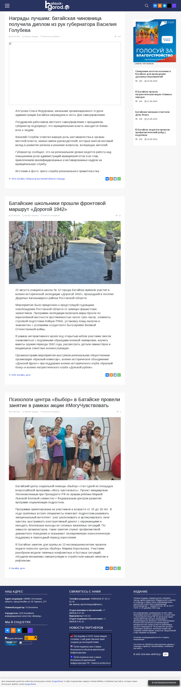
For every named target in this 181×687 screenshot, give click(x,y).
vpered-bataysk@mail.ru (91, 604)
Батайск (21, 179)
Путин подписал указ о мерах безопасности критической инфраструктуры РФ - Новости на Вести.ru (90, 660)
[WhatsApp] (119, 178)
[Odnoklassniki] (160, 6)
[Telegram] (165, 6)
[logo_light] (57, 6)
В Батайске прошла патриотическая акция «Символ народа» (153, 94)
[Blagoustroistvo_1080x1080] (154, 40)
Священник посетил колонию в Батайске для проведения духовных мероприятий (153, 74)
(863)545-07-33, (100, 599)
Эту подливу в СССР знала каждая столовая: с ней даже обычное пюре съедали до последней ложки (88, 639)
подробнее (57, 681)
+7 (92, 599)
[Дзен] (169, 6)
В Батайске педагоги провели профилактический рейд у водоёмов (152, 132)
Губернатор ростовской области (41, 179)
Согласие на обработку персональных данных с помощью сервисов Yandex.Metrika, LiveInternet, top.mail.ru (154, 646)
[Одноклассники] (111, 178)
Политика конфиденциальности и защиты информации (151, 638)
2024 (13, 179)
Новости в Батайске (51, 37)
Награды (61, 179)
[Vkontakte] (155, 6)
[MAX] (174, 6)
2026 (13, 375)
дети (28, 375)
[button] (7, 5)
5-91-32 (86, 616)
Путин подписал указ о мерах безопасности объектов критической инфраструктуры (87, 649)
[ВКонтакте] (107, 178)
